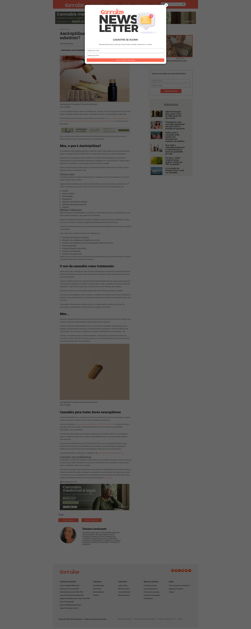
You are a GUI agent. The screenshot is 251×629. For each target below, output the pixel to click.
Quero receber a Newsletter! (125, 60)
